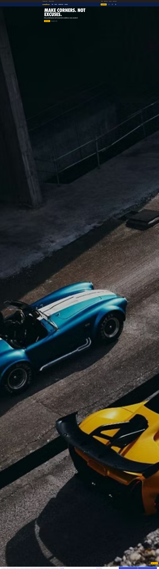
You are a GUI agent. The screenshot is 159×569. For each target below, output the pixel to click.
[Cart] (116, 4)
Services (55, 4)
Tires (52, 4)
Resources (66, 4)
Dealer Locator (115, 1)
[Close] (158, 568)
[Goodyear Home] (46, 4)
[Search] (109, 4)
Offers (102, 1)
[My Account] (112, 4)
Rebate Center (106, 1)
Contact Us (110, 1)
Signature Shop (60, 4)
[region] (79, 568)
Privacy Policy (62, 568)
